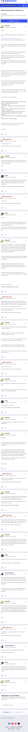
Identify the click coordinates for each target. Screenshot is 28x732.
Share (7, 712)
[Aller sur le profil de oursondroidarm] (2, 574)
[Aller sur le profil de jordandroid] (2, 140)
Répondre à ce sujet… (9, 705)
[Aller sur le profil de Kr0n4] (2, 214)
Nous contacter (11, 728)
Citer (5, 134)
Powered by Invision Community (14, 730)
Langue (6, 726)
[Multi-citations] (2, 134)
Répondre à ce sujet (14, 21)
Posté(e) (10, 27)
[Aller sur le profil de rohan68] (2, 26)
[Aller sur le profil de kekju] (2, 176)
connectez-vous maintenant (20, 698)
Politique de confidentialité (16, 726)
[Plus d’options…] (25, 26)
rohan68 (5, 13)
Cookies (18, 728)
